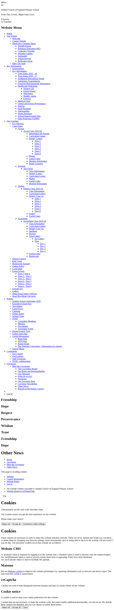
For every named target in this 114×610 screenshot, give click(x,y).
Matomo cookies (15, 571)
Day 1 (42, 244)
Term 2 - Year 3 (24, 276)
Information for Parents (39, 133)
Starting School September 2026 (26, 301)
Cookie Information (15, 479)
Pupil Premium (24, 108)
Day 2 (42, 246)
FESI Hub (22, 341)
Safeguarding (18, 68)
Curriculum (17, 269)
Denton (21, 186)
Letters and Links (20, 334)
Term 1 (37, 141)
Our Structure (24, 374)
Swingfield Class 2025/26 (34, 221)
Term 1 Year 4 (24, 274)
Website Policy (13, 481)
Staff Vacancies (19, 359)
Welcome (16, 38)
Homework (34, 256)
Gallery (32, 214)
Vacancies (22, 379)
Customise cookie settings (34, 524)
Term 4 (37, 148)
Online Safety (18, 266)
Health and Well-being (28, 86)
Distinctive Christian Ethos (24, 43)
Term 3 (37, 146)
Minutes (21, 324)
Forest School (29, 91)
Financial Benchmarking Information (34, 83)
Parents (10, 299)
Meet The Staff (18, 63)
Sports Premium (25, 113)
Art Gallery (39, 239)
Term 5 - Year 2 (24, 284)
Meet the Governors (21, 366)
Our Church (17, 354)
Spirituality (22, 56)
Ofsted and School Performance (32, 103)
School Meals (18, 349)
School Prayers (24, 58)
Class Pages (17, 126)
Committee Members (27, 321)
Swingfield (22, 219)
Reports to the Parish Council (31, 389)
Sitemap (10, 476)
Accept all (17, 524)
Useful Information (20, 336)
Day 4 (42, 251)
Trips (36, 241)
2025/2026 (28, 168)
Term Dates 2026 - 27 (27, 76)
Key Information (14, 66)
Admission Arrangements (29, 81)
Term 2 (37, 143)
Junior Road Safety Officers (24, 294)
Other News (23, 386)
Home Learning (36, 163)
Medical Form (24, 101)
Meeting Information (38, 161)
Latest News (17, 309)
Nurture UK (28, 88)
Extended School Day (22, 304)
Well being (28, 93)
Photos (32, 156)
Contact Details (19, 41)
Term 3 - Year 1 (24, 279)
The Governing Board (27, 369)
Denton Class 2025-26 (33, 188)
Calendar (16, 311)
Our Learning (13, 121)
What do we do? (25, 376)
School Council (19, 259)
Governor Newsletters (27, 384)
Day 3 (42, 249)
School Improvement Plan (29, 116)
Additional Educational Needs (31, 78)
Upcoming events (25, 329)
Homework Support (21, 264)
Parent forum (23, 344)
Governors (11, 364)
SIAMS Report (24, 46)
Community (12, 351)
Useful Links (34, 158)
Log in (10, 394)
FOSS (15, 319)
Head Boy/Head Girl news (24, 296)
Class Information (36, 171)
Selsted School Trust (21, 331)
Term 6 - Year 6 (24, 286)
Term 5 (37, 151)
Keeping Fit (17, 289)
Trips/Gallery (34, 236)
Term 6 (37, 153)
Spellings (33, 231)
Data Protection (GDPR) (28, 118)
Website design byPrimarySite (21, 491)
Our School (12, 36)
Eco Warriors (18, 123)
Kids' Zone (17, 261)
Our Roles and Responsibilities (31, 371)
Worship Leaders (25, 53)
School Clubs (18, 316)
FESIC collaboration (21, 361)
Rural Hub (22, 339)
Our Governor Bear (26, 381)
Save (25, 607)
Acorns (21, 128)
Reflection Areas (25, 61)
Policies (21, 106)
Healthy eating (29, 96)
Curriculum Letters (37, 136)
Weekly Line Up (36, 196)
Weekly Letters (35, 138)
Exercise (27, 98)
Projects (32, 234)
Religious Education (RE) (29, 48)
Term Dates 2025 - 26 (27, 73)
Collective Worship (26, 51)
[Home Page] (2, 5)
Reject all (6, 524)
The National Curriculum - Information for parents (40, 346)
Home (9, 33)
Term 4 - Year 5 (24, 281)
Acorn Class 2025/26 (32, 131)
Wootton (21, 166)
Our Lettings (17, 356)
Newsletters (17, 306)
